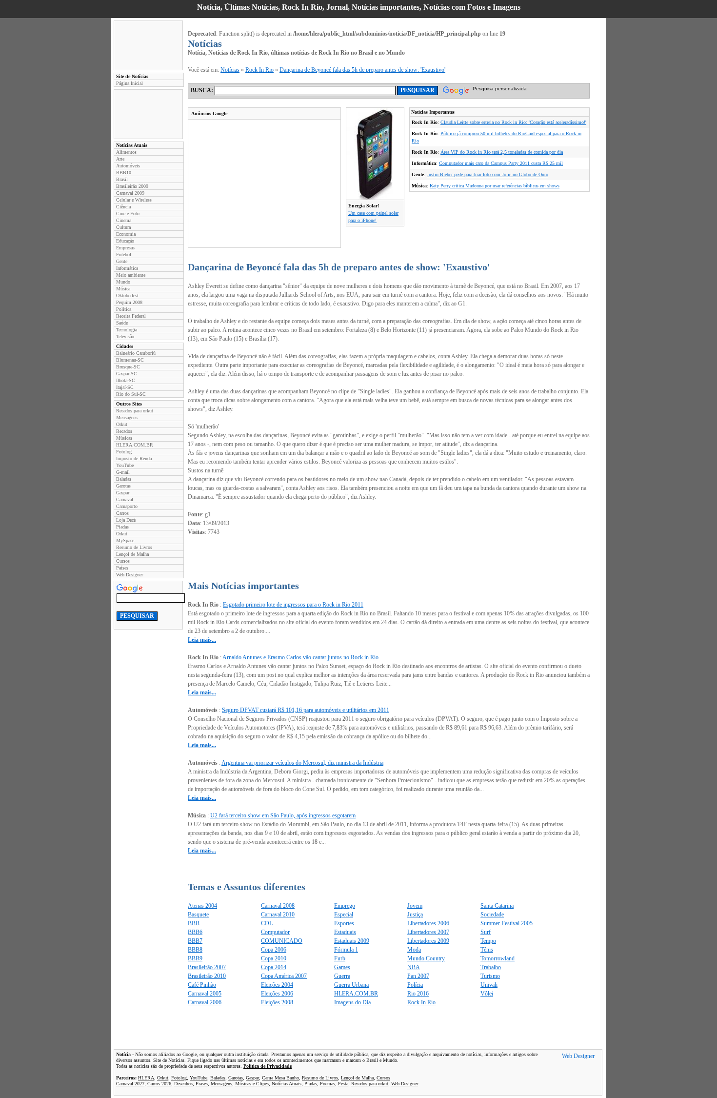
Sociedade (492, 914)
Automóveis (128, 165)
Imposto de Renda (134, 458)
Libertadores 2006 (428, 923)
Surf (485, 932)
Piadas (122, 526)
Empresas (125, 247)
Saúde (122, 322)
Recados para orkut (134, 410)
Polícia (415, 984)
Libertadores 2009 (428, 940)
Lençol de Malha (132, 554)
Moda (414, 949)
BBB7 (195, 940)
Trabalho (490, 967)
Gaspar (122, 492)
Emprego (344, 905)
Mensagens (127, 417)
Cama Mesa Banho (280, 1077)
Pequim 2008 (129, 302)
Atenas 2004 (202, 905)
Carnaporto (127, 506)
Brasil (122, 179)
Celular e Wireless (134, 200)
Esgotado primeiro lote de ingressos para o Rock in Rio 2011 (293, 604)
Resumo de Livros (134, 547)
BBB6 (195, 932)
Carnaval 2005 (204, 993)
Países (122, 567)
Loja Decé (126, 520)
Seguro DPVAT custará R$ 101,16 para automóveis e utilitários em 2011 (305, 710)
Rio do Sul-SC (131, 394)
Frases (202, 1083)
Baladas (123, 479)
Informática (127, 268)
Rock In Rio (259, 69)
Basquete (198, 914)
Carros (122, 513)
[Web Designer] (578, 1057)
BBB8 (195, 949)
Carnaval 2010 (278, 914)
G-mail (123, 472)
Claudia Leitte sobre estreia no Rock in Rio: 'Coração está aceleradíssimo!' (513, 122)
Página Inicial (129, 83)
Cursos (123, 561)
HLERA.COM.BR (134, 444)
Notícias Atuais (286, 1083)
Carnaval (124, 499)
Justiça (415, 914)
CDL (267, 923)
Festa (343, 1083)
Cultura (123, 227)
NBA (413, 967)
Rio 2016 (418, 993)
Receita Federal (131, 316)
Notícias (229, 69)
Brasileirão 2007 (207, 967)
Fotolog (124, 451)
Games (342, 967)
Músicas (124, 438)
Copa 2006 (273, 949)
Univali (489, 984)
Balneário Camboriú (136, 353)
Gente (121, 261)
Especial (343, 914)
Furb (339, 958)
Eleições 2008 (277, 1002)
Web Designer (129, 574)
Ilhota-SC (125, 380)
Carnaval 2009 (130, 193)
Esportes (344, 923)
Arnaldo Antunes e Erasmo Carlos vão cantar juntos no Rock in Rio (300, 657)
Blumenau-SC (130, 360)
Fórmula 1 (346, 949)
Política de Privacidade (267, 1066)
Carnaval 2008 (278, 905)
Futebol (123, 254)
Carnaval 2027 (130, 1083)
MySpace (125, 540)
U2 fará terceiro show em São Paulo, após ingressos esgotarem (283, 815)
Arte (120, 159)
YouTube (125, 465)
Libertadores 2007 (428, 932)
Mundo (123, 282)
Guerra (342, 976)
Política (123, 309)
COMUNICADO (281, 940)
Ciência (123, 206)
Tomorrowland (497, 958)
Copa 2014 (273, 967)
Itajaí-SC (125, 387)
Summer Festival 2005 (506, 923)
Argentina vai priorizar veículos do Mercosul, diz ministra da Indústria (302, 762)
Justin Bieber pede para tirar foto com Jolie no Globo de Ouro (487, 174)
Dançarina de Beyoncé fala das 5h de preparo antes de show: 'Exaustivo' (362, 69)
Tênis (486, 949)
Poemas (327, 1083)
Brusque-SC (128, 366)
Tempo (488, 940)
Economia (126, 234)
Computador (275, 932)
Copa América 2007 (284, 976)
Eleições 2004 (277, 984)
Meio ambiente (130, 275)
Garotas (123, 485)
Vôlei (486, 993)
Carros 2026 (159, 1083)
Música (123, 288)
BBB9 (195, 958)
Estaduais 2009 (351, 940)
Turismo (490, 976)
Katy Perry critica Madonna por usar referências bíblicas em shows (494, 185)
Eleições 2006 (277, 993)
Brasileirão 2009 (132, 186)
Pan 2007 (418, 976)
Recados (124, 431)
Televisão (125, 336)
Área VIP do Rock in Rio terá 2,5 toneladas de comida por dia (501, 152)
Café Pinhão (202, 984)
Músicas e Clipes (252, 1083)
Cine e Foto (127, 213)
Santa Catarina (497, 905)
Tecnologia (126, 329)
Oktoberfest (127, 295)
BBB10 (123, 172)
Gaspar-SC (126, 373)
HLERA (146, 1077)
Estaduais (345, 932)
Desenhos (183, 1083)
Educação (125, 241)
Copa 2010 (273, 958)
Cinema (123, 220)
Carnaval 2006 (204, 1002)
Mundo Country (426, 958)
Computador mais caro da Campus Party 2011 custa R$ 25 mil (501, 163)
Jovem (414, 905)
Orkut (121, 424)
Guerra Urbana (351, 984)
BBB (193, 923)
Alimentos (126, 152)
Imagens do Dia (352, 1002)
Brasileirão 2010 (207, 976)
